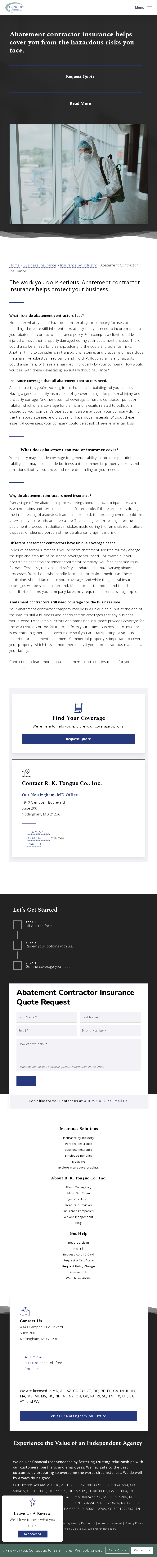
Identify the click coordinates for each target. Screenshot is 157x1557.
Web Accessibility (78, 1278)
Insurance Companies (78, 1211)
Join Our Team (78, 1199)
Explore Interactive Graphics (78, 1167)
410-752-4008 (38, 832)
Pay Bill (78, 1248)
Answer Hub (78, 1272)
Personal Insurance (78, 1144)
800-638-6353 (38, 838)
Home (14, 265)
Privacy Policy (134, 1523)
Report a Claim (78, 1242)
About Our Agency (79, 1187)
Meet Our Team (78, 1193)
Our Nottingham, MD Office (50, 795)
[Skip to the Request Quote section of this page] (75, 76)
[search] (129, 7)
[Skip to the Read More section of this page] (75, 103)
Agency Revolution (83, 1523)
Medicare (78, 1161)
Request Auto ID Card (78, 1254)
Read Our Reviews (78, 1205)
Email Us (34, 844)
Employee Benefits (78, 1155)
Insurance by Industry (78, 265)
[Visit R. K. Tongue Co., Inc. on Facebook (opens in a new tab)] (23, 1380)
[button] (143, 7)
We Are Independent (78, 1217)
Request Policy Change (78, 1266)
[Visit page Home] (14, 7)
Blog (78, 1223)
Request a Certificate (78, 1260)
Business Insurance (39, 265)
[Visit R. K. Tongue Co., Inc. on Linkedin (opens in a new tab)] (31, 1380)
